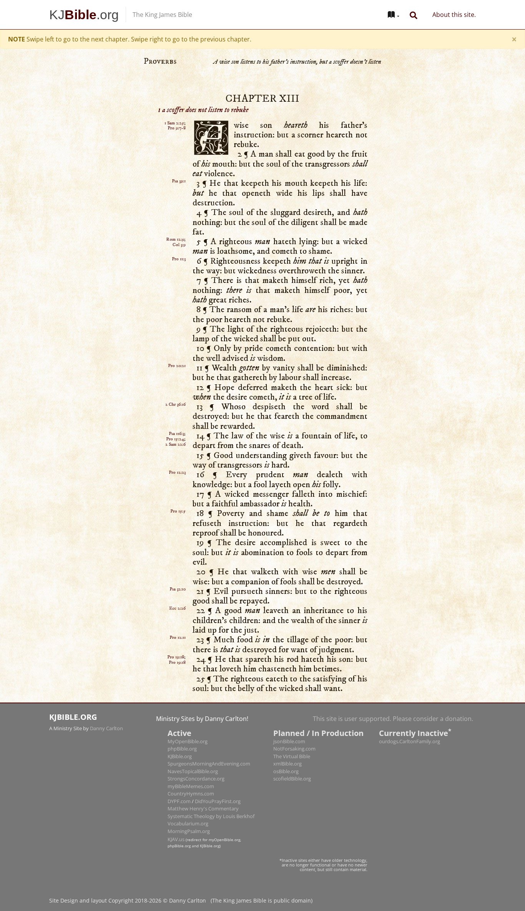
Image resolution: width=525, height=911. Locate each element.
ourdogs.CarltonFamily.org (409, 716)
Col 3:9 (179, 219)
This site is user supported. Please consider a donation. (393, 693)
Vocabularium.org (188, 798)
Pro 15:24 (175, 414)
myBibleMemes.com (191, 760)
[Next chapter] (470, 486)
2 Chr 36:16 (175, 379)
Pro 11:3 (179, 233)
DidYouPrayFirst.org (218, 775)
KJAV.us (176, 813)
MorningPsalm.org (189, 805)
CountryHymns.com (191, 768)
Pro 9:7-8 (177, 103)
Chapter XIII (262, 73)
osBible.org (286, 745)
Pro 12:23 (177, 447)
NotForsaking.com (294, 723)
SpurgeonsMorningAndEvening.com (209, 738)
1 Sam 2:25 (174, 98)
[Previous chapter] (54, 486)
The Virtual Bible (291, 730)
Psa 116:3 (176, 408)
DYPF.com (179, 775)
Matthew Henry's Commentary (203, 783)
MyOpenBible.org (188, 716)
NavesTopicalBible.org (193, 745)
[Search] (413, 14)
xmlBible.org (287, 738)
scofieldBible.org (292, 753)
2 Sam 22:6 (175, 419)
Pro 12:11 (177, 612)
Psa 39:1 (179, 156)
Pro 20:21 (177, 340)
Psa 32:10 (177, 564)
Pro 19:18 (175, 632)
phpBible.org (182, 723)
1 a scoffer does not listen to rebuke (203, 84)
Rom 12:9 (175, 214)
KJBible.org (180, 730)
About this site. (454, 14)
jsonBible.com (289, 716)
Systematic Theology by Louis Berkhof (211, 790)
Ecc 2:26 (177, 583)
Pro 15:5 (178, 486)
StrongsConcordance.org (196, 753)
